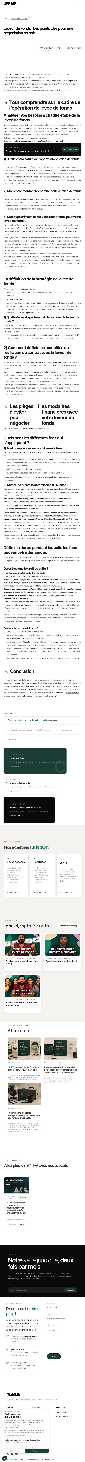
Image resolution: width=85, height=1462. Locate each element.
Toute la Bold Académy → (69, 926)
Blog (58, 1421)
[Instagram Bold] (8, 1453)
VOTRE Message (52, 1326)
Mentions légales (48, 1460)
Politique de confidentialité (30, 1460)
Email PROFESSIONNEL (55, 1314)
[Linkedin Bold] (12, 1453)
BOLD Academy (62, 1416)
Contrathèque (61, 1412)
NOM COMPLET (52, 1303)
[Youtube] (16, 1453)
